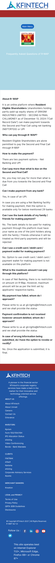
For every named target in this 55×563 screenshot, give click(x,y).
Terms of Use (11, 499)
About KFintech (12, 403)
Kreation (9, 487)
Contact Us (10, 414)
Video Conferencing (14, 443)
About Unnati (11, 407)
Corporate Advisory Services (18, 472)
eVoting (8, 440)
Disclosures (10, 510)
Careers (8, 410)
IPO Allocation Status (14, 436)
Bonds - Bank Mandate (15, 447)
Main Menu (27, 26)
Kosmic (8, 476)
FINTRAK (9, 458)
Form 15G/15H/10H (13, 433)
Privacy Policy (11, 503)
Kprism (8, 429)
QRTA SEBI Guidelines (15, 506)
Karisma (8, 465)
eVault (8, 462)
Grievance (9, 417)
